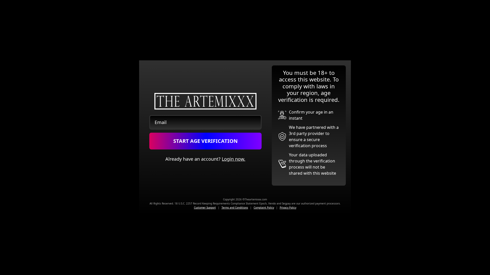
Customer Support (205, 207)
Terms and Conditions (235, 207)
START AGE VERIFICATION (205, 141)
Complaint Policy (264, 207)
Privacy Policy (288, 207)
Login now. (233, 159)
